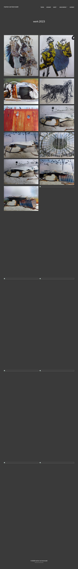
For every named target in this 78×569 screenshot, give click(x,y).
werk (54, 7)
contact (72, 7)
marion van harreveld (11, 7)
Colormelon (41, 562)
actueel (48, 7)
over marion (62, 7)
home (42, 7)
